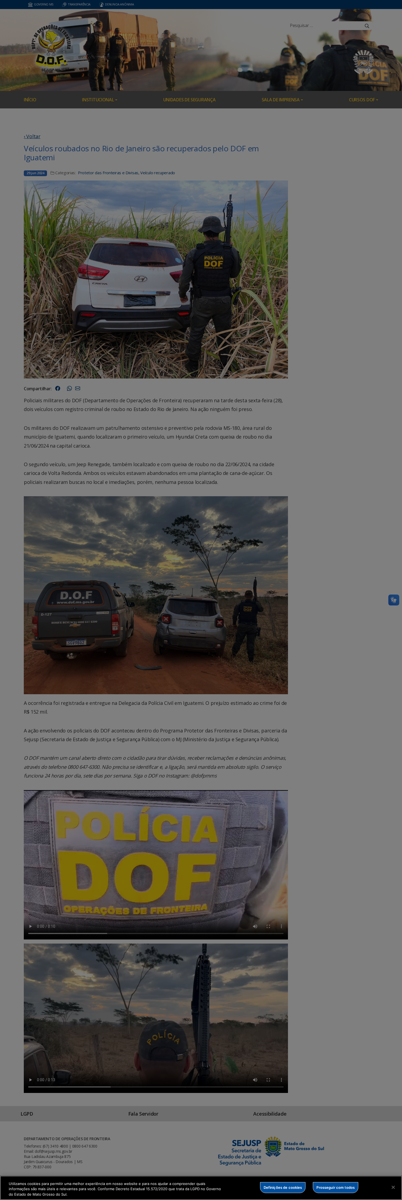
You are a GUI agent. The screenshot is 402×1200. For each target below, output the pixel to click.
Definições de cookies (283, 1187)
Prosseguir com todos (335, 1187)
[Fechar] (393, 1187)
